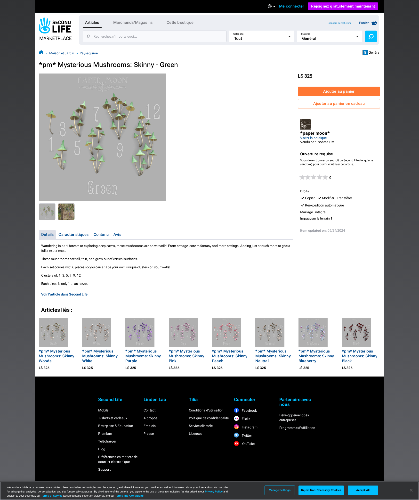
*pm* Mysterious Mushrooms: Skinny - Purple (144, 356)
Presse (149, 433)
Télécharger (107, 441)
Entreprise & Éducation (115, 426)
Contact (149, 410)
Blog (101, 449)
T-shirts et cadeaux (112, 418)
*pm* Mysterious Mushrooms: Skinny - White (101, 356)
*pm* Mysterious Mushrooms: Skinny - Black (361, 356)
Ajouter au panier (339, 91)
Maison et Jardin (61, 53)
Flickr (245, 419)
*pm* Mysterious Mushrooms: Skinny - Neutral (274, 356)
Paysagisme (89, 53)
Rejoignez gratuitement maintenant (343, 6)
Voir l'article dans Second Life (64, 294)
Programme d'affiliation (297, 428)
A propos (151, 418)
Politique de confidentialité (209, 418)
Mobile (103, 410)
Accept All (363, 490)
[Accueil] (41, 53)
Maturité (305, 34)
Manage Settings (280, 490)
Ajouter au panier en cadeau (339, 103)
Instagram (249, 427)
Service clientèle (201, 426)
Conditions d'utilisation (206, 410)
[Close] (411, 490)
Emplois (150, 426)
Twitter (246, 435)
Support (104, 469)
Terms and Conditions (129, 495)
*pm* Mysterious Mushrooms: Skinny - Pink (188, 356)
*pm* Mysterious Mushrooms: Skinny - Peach (231, 356)
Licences (195, 433)
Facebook (249, 410)
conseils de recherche (340, 23)
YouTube (248, 444)
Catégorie (238, 34)
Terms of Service (51, 495)
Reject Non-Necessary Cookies (321, 490)
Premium (105, 433)
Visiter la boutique (313, 138)
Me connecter (291, 6)
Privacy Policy (214, 491)
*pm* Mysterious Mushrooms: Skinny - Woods (58, 356)
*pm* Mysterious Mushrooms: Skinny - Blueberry (317, 356)
